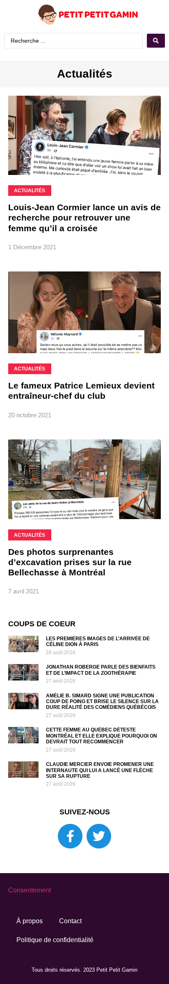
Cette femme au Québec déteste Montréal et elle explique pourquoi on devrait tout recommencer (101, 736)
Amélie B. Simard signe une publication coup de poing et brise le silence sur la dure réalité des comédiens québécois (102, 701)
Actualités (84, 73)
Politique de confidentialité (55, 939)
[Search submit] (156, 41)
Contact (70, 920)
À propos (29, 920)
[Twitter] (99, 836)
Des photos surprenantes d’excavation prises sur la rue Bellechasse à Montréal (70, 562)
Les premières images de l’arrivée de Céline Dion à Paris (98, 641)
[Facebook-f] (70, 836)
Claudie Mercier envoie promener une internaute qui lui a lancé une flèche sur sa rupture (100, 770)
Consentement (29, 890)
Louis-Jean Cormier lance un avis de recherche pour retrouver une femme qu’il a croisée (84, 217)
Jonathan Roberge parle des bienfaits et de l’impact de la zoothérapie (100, 670)
